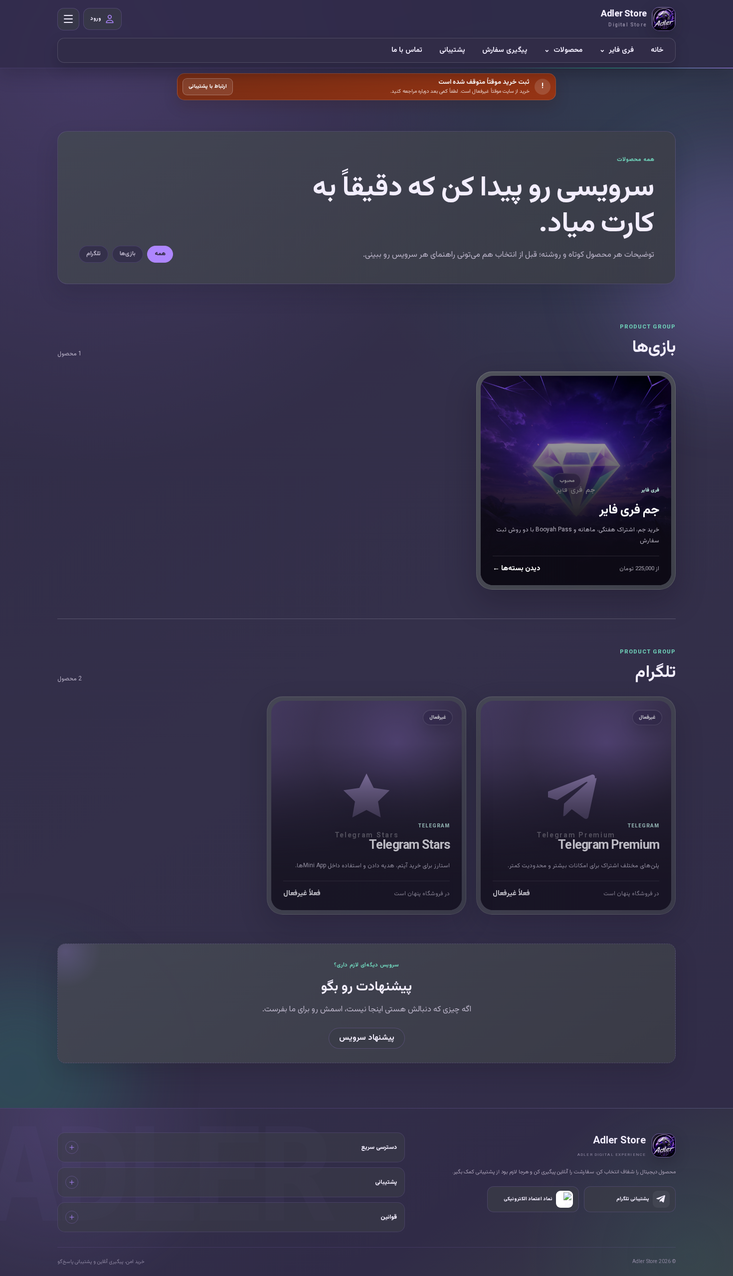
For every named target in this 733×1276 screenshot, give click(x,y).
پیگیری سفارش (504, 50)
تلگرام (93, 253)
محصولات (563, 50)
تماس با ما (406, 50)
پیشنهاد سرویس (366, 1038)
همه (160, 253)
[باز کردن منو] (68, 19)
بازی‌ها (128, 253)
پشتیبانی (452, 50)
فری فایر (616, 50)
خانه (657, 50)
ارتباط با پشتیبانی (207, 86)
